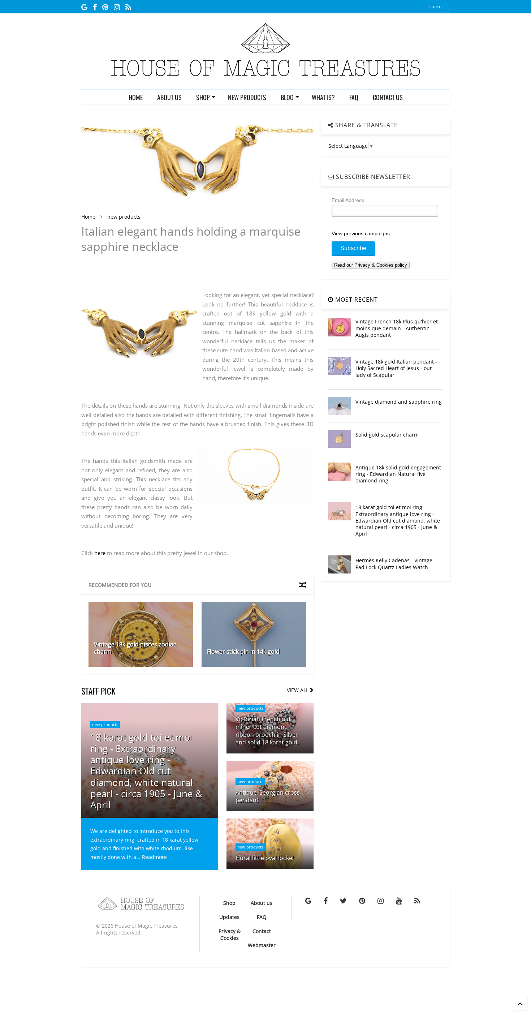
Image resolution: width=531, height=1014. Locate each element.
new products (124, 216)
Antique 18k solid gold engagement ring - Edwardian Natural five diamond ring (398, 474)
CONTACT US (388, 97)
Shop (229, 902)
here (99, 553)
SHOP (203, 97)
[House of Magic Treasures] (265, 80)
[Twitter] (343, 901)
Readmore (154, 857)
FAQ (353, 97)
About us (261, 902)
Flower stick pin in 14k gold (243, 652)
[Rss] (128, 7)
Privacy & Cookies (230, 934)
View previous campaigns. (361, 233)
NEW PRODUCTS (247, 97)
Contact (261, 931)
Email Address (348, 200)
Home (88, 216)
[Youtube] (399, 901)
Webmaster (262, 945)
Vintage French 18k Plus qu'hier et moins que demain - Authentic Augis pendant (396, 328)
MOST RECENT (355, 300)
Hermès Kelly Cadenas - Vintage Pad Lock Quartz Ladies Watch (393, 563)
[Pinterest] (105, 7)
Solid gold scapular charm (387, 434)
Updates (229, 917)
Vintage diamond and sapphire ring (398, 401)
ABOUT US (169, 97)
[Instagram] (117, 7)
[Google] (84, 7)
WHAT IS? (323, 97)
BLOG (287, 97)
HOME (136, 97)
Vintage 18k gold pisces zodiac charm (135, 648)
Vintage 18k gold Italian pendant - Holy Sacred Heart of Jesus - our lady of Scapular (396, 368)
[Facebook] (95, 7)
